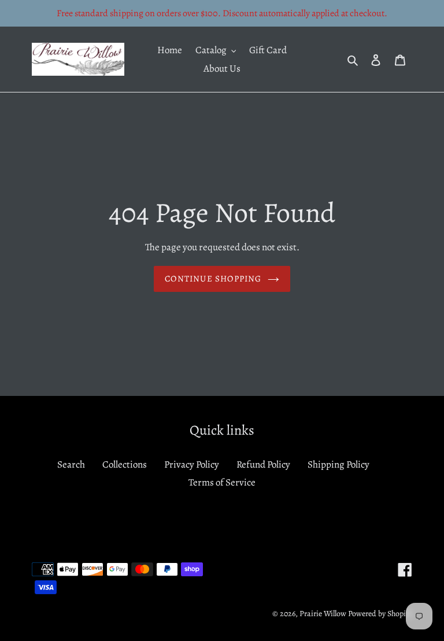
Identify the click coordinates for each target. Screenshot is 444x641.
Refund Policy (263, 464)
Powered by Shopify (380, 613)
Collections (124, 464)
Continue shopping (213, 278)
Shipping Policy (338, 464)
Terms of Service (222, 482)
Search (71, 464)
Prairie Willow (322, 613)
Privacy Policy (191, 464)
